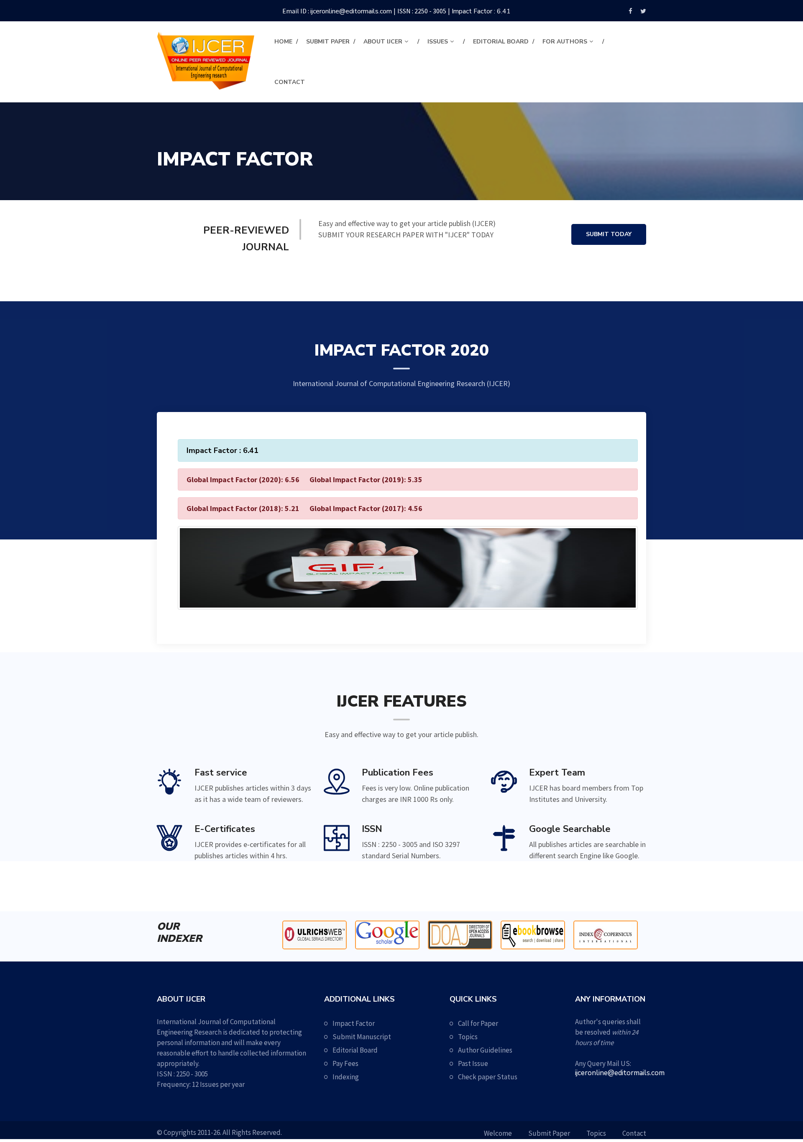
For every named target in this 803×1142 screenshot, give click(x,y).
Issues (437, 42)
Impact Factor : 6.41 (481, 11)
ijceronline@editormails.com (351, 11)
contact (289, 82)
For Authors (564, 42)
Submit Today (609, 234)
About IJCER (382, 42)
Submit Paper (328, 42)
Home (283, 42)
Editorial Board (501, 42)
